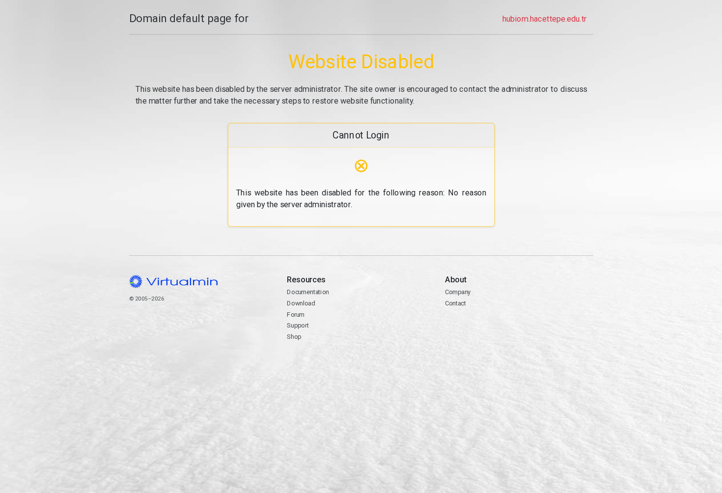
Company (457, 292)
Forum (296, 314)
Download (301, 303)
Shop (294, 336)
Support (298, 325)
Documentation (308, 292)
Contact (455, 303)
